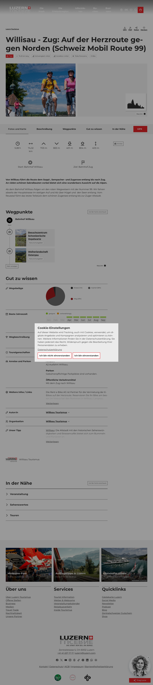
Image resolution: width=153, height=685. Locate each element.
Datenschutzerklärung (50, 349)
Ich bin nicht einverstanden (54, 355)
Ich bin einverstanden (86, 355)
